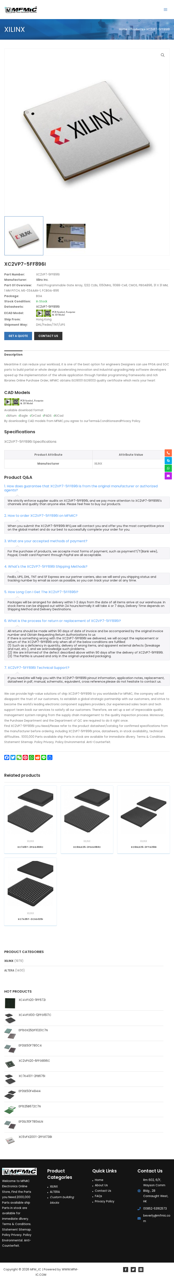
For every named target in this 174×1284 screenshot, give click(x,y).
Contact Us (103, 1191)
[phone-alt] (168, 453)
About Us (101, 1185)
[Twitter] (133, 1269)
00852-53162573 (155, 1209)
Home (99, 1180)
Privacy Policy (104, 1201)
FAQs (98, 1196)
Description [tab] (13, 355)
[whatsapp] (168, 468)
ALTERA (9, 970)
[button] (163, 55)
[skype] (168, 460)
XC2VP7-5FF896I (48, 307)
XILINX (8, 961)
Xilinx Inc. (42, 280)
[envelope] (168, 475)
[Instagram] (140, 1269)
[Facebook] (125, 1269)
